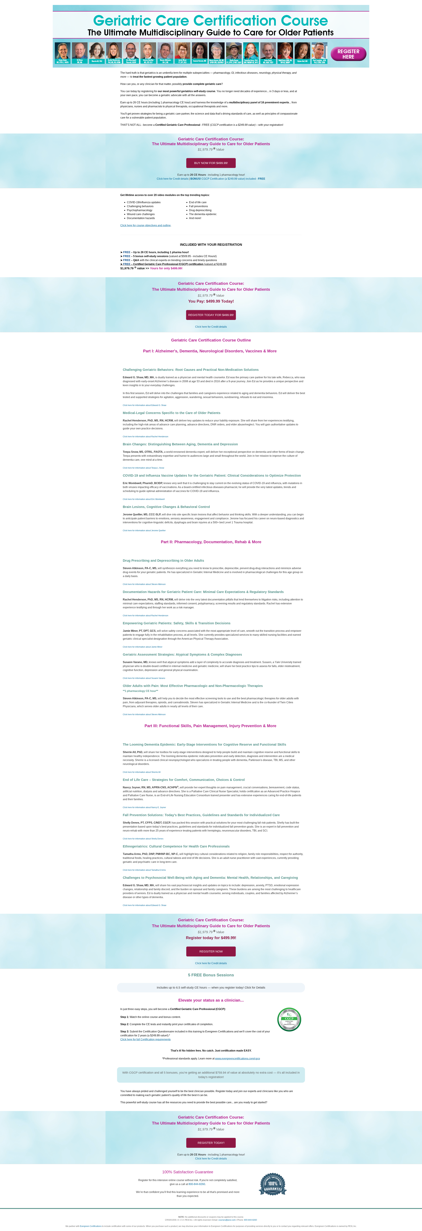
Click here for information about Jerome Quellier (144, 530)
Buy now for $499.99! (211, 163)
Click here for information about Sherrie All (142, 772)
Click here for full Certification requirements (145, 1039)
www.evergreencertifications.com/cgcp (237, 1058)
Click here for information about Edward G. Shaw (144, 405)
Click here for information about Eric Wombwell (144, 499)
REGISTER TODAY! (211, 1142)
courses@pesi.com (227, 1220)
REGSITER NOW (211, 951)
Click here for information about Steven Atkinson (144, 584)
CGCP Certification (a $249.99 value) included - (227, 178)
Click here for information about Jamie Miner (142, 647)
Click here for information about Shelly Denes (143, 839)
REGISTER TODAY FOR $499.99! (211, 315)
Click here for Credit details (172, 178)
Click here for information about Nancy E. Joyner (144, 807)
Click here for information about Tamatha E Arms (144, 870)
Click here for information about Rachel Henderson (145, 436)
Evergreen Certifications (91, 1226)
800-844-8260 (197, 1184)
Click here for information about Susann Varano (144, 678)
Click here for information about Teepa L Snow (143, 468)
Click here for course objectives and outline (145, 225)
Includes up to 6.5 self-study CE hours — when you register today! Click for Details (211, 987)
